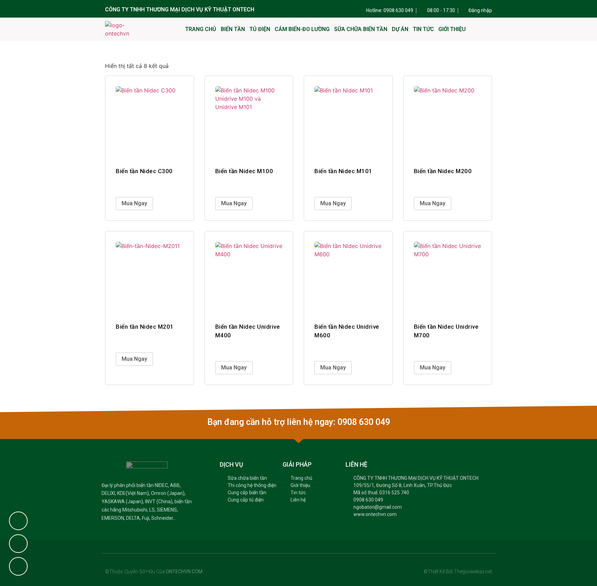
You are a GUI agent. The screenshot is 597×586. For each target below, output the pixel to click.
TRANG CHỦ (200, 29)
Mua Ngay (134, 203)
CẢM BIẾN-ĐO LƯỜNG (302, 29)
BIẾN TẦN (233, 29)
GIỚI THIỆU (452, 29)
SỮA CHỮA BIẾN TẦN (360, 29)
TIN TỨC (423, 29)
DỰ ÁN (400, 29)
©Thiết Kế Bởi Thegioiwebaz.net (458, 571)
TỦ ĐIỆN (259, 29)
